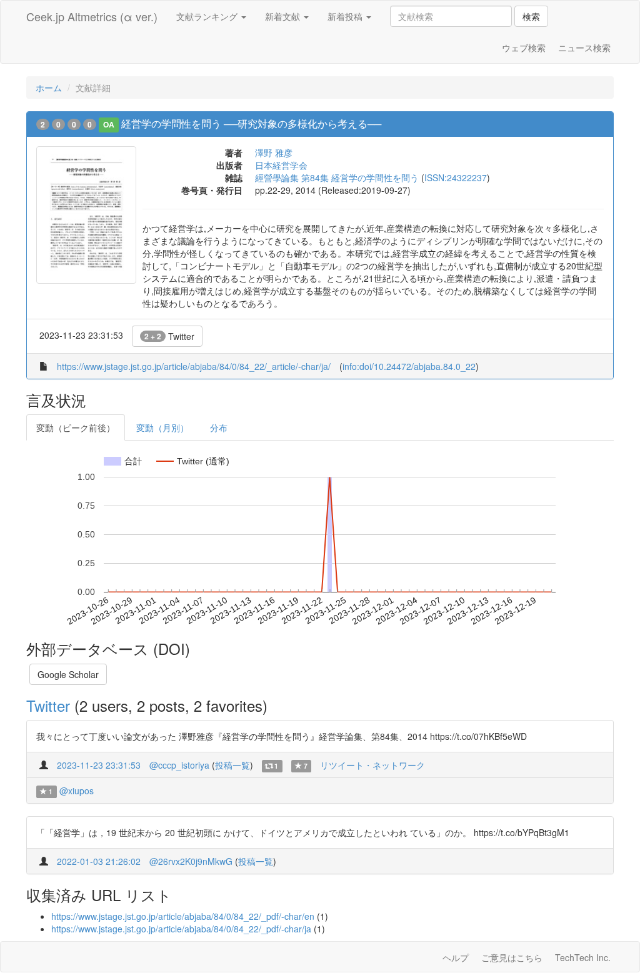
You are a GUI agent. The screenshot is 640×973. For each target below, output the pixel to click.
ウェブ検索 (524, 47)
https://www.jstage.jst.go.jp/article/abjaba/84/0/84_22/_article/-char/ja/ (194, 366)
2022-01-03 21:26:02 (99, 861)
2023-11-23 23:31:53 (99, 765)
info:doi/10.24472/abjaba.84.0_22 (409, 366)
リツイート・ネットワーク (372, 765)
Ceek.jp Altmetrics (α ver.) (92, 16)
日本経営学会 (281, 165)
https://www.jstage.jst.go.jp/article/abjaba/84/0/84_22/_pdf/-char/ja (181, 928)
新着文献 (283, 16)
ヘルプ (455, 957)
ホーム (49, 87)
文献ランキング (208, 16)
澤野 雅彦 (273, 152)
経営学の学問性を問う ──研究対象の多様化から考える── (251, 123)
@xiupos (76, 790)
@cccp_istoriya (179, 765)
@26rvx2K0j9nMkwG (190, 861)
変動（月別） (162, 427)
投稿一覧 (232, 765)
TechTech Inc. (583, 957)
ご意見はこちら (511, 957)
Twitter (169, 336)
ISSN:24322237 (455, 177)
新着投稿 (346, 16)
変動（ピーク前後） (75, 427)
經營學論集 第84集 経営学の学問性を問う (337, 177)
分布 (219, 427)
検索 (531, 16)
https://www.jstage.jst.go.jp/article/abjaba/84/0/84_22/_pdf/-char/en (182, 916)
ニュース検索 (584, 47)
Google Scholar (68, 674)
